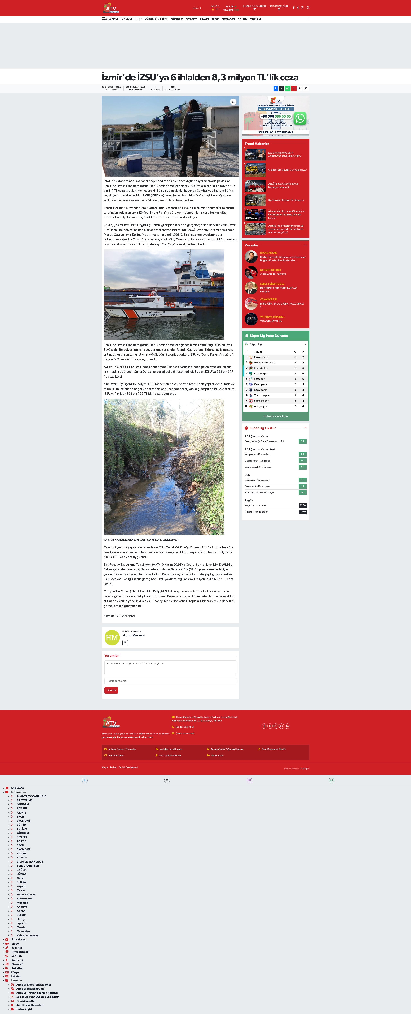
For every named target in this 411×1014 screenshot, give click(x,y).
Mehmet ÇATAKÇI (270, 270)
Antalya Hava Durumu (171, 749)
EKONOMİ (228, 19)
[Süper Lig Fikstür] (305, 428)
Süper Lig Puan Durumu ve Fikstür (37, 997)
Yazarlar (16, 947)
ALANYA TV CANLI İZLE (123, 18)
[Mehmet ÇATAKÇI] (251, 272)
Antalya (21, 906)
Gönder (111, 690)
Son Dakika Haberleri (170, 755)
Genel (20, 878)
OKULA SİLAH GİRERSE (273, 274)
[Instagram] (275, 726)
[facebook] (85, 780)
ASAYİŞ (204, 19)
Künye (105, 767)
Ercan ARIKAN (268, 253)
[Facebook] (264, 726)
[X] (270, 726)
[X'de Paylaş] (281, 88)
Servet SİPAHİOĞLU (272, 284)
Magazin (22, 902)
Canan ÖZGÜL (268, 299)
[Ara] (308, 8)
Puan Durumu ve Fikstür (274, 749)
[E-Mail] (125, 642)
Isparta (21, 923)
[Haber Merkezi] (112, 637)
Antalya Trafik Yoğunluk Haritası (227, 749)
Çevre (20, 890)
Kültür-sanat (25, 898)
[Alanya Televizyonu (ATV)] (111, 8)
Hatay (20, 919)
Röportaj (17, 960)
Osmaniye (23, 931)
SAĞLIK (21, 870)
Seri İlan (16, 956)
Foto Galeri (18, 939)
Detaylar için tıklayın (276, 416)
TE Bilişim (304, 769)
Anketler (17, 968)
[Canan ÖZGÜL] (251, 303)
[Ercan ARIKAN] (251, 256)
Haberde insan (25, 894)
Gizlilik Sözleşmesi (128, 767)
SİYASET (191, 19)
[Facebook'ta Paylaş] (276, 88)
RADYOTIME (158, 18)
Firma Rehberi (20, 952)
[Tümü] (305, 245)
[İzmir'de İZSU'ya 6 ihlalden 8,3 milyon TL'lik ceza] (170, 136)
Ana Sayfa (17, 788)
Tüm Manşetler (116, 755)
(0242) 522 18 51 (185, 727)
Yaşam (20, 886)
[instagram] (249, 780)
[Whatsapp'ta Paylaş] (287, 88)
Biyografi (17, 964)
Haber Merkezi (133, 635)
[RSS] (287, 726)
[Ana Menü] (307, 19)
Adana (20, 911)
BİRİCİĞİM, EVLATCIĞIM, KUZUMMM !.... (282, 305)
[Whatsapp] (281, 726)
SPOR (215, 19)
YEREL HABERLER (27, 865)
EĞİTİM (243, 19)
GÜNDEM (177, 19)
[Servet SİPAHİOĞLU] (251, 287)
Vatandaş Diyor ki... (272, 317)
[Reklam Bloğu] (275, 116)
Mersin (21, 927)
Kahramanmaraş (27, 935)
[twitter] (167, 780)
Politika (21, 882)
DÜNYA (21, 874)
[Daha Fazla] (294, 88)
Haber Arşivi (217, 755)
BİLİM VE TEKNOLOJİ (29, 861)
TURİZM (255, 19)
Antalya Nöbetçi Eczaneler (122, 749)
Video (15, 943)
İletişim (113, 767)
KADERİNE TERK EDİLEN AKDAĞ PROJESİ (278, 290)
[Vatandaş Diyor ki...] (251, 319)
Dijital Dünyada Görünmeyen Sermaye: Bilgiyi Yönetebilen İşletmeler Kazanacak (283, 259)
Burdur (21, 915)
